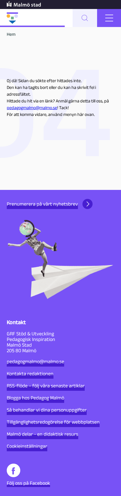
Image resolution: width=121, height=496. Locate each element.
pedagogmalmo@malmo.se (32, 107)
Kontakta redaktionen (30, 373)
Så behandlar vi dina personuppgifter (47, 410)
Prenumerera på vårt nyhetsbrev (42, 204)
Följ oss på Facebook (28, 483)
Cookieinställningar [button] (27, 446)
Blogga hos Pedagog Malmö (35, 398)
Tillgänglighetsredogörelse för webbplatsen (53, 422)
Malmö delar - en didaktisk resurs (42, 434)
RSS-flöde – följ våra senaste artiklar (46, 386)
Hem (11, 34)
